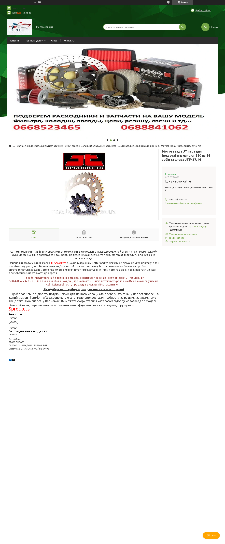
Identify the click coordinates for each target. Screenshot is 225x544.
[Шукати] (182, 27)
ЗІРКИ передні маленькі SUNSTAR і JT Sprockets (90, 146)
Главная (14, 40)
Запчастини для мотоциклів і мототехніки (40, 146)
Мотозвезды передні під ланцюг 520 (138, 146)
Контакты (69, 40)
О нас (54, 40)
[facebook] (10, 360)
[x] (13, 360)
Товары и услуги (34, 40)
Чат (214, 535)
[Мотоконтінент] (19, 26)
